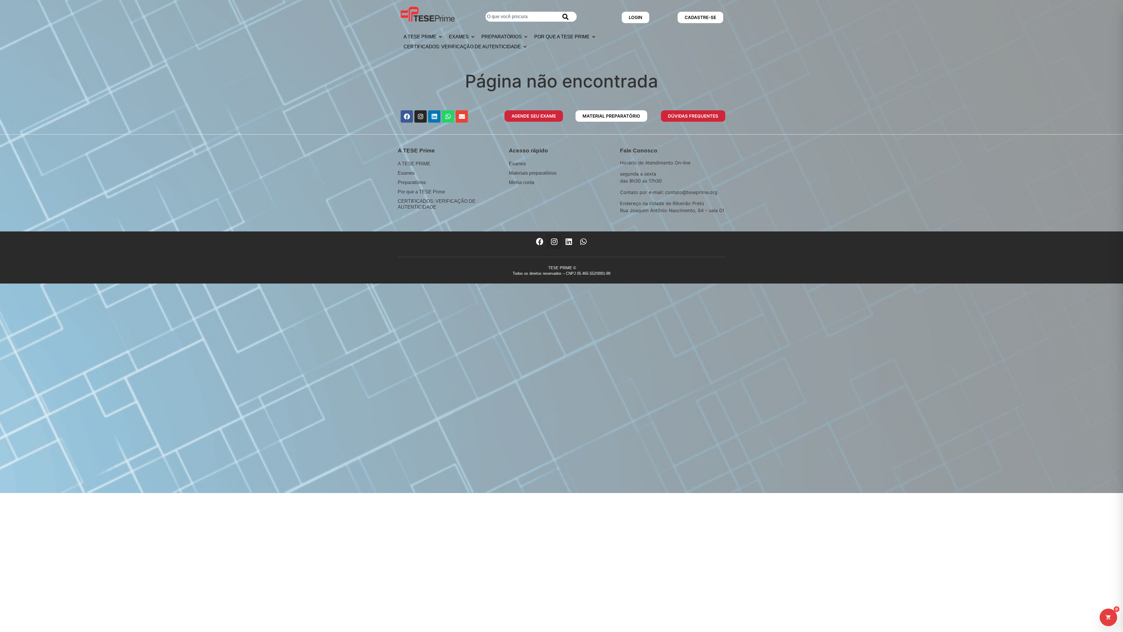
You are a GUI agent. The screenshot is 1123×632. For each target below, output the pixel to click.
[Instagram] (420, 116)
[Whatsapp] (448, 116)
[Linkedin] (434, 116)
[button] (423, 37)
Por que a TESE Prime (421, 191)
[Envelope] (462, 116)
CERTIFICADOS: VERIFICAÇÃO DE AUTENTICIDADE (437, 204)
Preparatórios (412, 182)
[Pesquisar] (567, 17)
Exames (406, 173)
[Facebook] (407, 116)
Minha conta (521, 182)
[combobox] (521, 17)
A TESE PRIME (414, 163)
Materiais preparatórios (533, 173)
